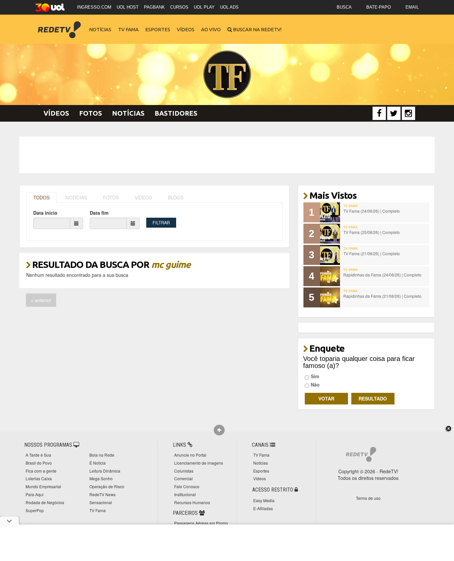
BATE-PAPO (378, 7)
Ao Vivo (211, 29)
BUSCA (344, 7)
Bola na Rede (101, 455)
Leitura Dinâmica (104, 471)
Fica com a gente (41, 471)
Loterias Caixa (39, 478)
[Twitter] (393, 113)
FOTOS (111, 197)
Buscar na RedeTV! (257, 29)
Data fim (99, 212)
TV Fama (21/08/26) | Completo (371, 253)
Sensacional (100, 502)
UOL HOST (128, 7)
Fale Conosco (186, 486)
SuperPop (35, 510)
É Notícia (97, 463)
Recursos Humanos (192, 502)
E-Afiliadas (263, 508)
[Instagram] (408, 113)
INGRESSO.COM (94, 7)
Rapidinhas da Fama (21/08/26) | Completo (382, 296)
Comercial (183, 478)
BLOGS (175, 197)
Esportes (157, 29)
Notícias (100, 29)
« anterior (41, 300)
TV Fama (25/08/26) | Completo (371, 232)
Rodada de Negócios (45, 502)
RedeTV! (59, 25)
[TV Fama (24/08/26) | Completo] (330, 212)
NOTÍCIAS (76, 197)
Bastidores (176, 113)
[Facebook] (379, 113)
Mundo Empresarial (43, 486)
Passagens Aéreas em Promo (201, 523)
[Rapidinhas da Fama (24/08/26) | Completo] (330, 276)
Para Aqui (35, 494)
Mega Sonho (101, 478)
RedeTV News (102, 494)
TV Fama (128, 29)
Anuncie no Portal (190, 455)
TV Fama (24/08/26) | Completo (371, 211)
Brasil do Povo (39, 463)
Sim (315, 376)
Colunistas (183, 471)
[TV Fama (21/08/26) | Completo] (330, 255)
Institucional (185, 494)
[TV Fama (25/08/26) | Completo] (330, 234)
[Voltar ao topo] (219, 430)
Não (315, 384)
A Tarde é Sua (38, 455)
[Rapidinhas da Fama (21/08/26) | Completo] (330, 297)
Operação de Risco (106, 486)
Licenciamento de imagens (198, 463)
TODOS (41, 197)
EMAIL (412, 7)
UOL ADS (229, 7)
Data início (45, 212)
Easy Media (264, 500)
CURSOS (179, 7)
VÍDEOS (143, 197)
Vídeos (185, 29)
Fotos (90, 113)
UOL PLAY (204, 7)
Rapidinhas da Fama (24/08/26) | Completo (382, 275)
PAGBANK (154, 7)
